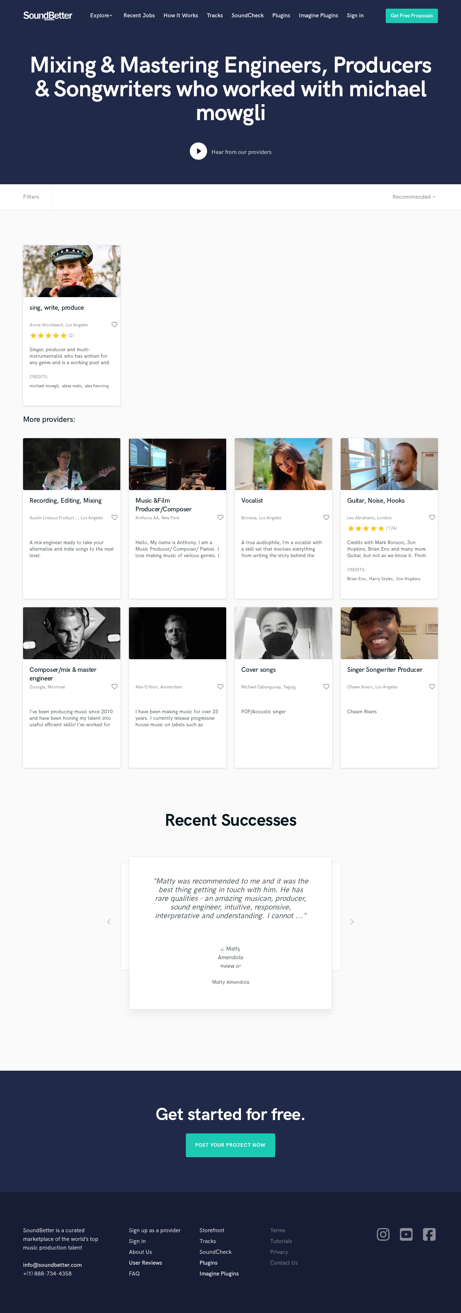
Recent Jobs (139, 15)
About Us (140, 1252)
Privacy (279, 1252)
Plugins (281, 15)
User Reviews (145, 1263)
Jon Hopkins (408, 579)
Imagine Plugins (318, 15)
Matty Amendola (230, 982)
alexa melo (72, 386)
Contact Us (284, 1263)
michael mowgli (44, 386)
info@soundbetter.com (52, 1265)
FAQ (134, 1273)
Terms (277, 1230)
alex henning (97, 386)
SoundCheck (248, 15)
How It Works (181, 15)
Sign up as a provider (155, 1230)
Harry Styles (381, 579)
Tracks (215, 15)
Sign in (355, 15)
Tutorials (281, 1241)
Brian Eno (356, 579)
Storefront (212, 1230)
